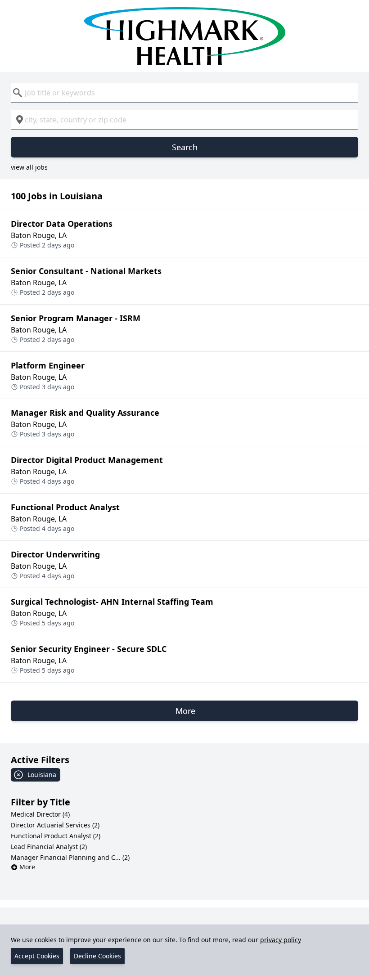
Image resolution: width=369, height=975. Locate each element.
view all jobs (29, 167)
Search (185, 147)
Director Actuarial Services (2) (55, 825)
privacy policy (280, 939)
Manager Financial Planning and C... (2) (70, 857)
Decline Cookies (97, 956)
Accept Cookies (36, 956)
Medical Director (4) (40, 814)
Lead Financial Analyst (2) (49, 846)
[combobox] (184, 93)
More (27, 867)
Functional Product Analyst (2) (55, 835)
